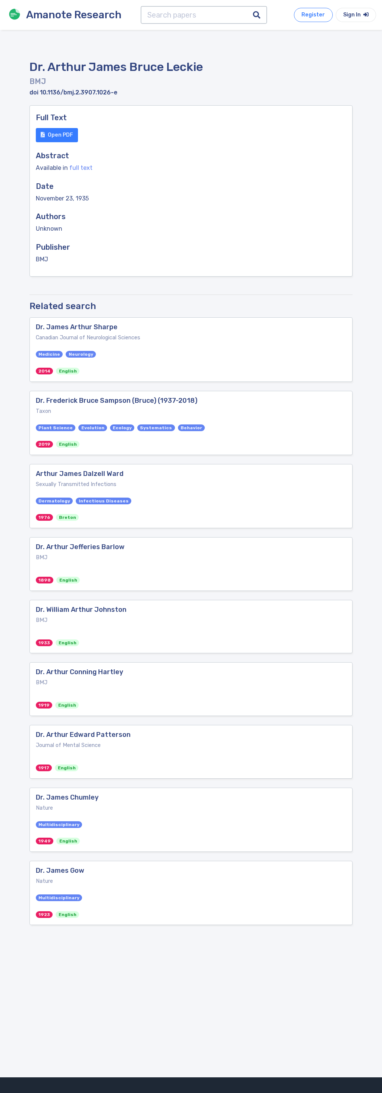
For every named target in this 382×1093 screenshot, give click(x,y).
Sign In (352, 15)
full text (81, 167)
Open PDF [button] (60, 135)
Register (313, 15)
